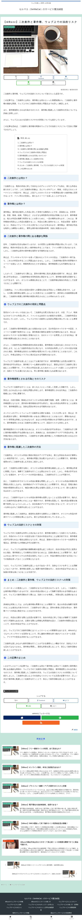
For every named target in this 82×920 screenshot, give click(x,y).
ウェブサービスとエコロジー (68, 901)
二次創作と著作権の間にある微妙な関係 (33, 149)
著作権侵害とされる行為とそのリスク (33, 155)
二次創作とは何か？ (26, 142)
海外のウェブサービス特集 (20, 913)
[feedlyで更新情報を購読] (60, 718)
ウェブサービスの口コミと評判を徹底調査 (41, 909)
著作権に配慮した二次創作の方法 (31, 159)
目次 (22, 138)
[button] (53, 83)
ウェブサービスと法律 (12, 691)
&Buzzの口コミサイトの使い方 (41, 901)
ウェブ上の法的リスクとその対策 (31, 162)
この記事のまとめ (25, 169)
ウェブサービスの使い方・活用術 (67, 904)
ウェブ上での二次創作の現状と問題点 (33, 152)
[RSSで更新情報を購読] (41, 723)
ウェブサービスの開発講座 (67, 907)
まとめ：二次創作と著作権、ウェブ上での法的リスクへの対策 (41, 165)
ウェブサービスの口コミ (14, 907)
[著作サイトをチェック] (22, 718)
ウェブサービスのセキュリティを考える (41, 904)
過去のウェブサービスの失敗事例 (61, 913)
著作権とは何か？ (25, 146)
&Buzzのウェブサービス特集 (14, 901)
